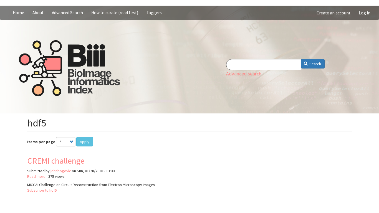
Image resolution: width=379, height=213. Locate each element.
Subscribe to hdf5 (42, 190)
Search (315, 63)
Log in (364, 13)
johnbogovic (60, 170)
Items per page (41, 141)
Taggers (154, 12)
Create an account (333, 13)
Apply (84, 141)
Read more (36, 176)
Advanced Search (67, 12)
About (38, 12)
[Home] (69, 68)
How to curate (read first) (114, 12)
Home (18, 12)
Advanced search (243, 73)
